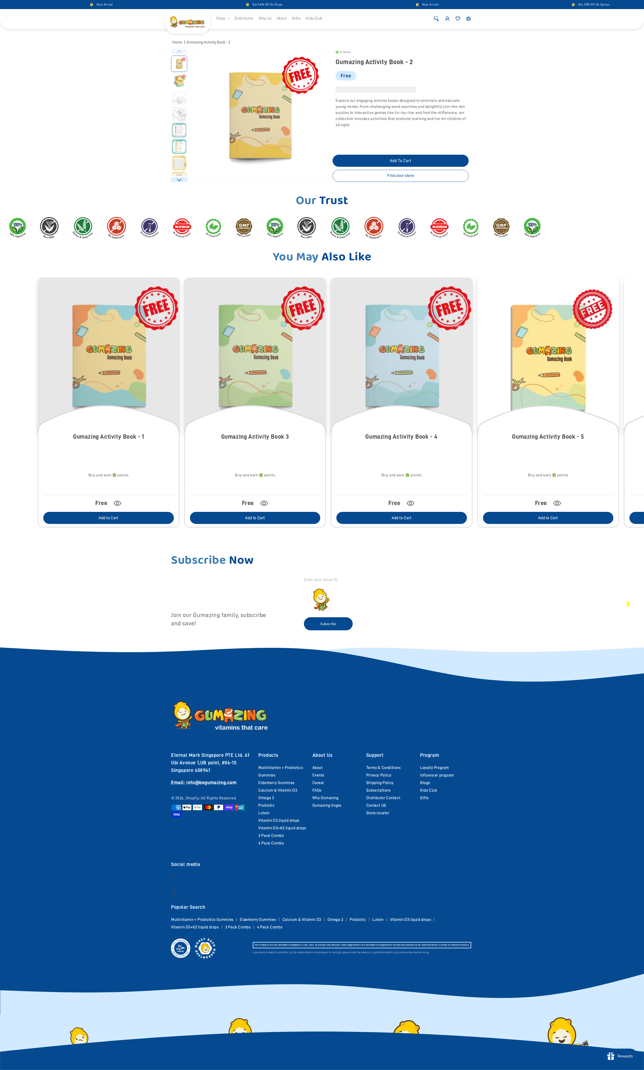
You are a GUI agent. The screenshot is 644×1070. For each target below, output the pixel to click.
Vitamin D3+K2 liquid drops (282, 828)
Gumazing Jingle (326, 805)
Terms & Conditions (383, 768)
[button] (223, 18)
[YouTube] (173, 888)
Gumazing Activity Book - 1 (108, 437)
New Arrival (51, 4)
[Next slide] (179, 179)
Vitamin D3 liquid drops (278, 820)
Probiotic (266, 805)
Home (177, 42)
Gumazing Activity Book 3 (255, 437)
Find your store (400, 176)
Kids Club (428, 790)
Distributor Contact (383, 798)
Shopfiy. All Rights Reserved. (211, 798)
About (317, 768)
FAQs (316, 790)
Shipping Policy (380, 783)
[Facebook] (173, 875)
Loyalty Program (434, 768)
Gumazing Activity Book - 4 (401, 437)
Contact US (376, 805)
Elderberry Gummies (276, 783)
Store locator (377, 813)
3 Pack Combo (271, 836)
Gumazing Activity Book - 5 (548, 437)
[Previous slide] (179, 51)
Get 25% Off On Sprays (540, 4)
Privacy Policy (378, 775)
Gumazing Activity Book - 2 (208, 42)
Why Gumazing (325, 798)
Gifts (424, 798)
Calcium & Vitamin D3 (277, 790)
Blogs (425, 783)
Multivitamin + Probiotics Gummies (202, 920)
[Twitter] (174, 895)
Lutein (264, 813)
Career (318, 783)
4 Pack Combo (271, 843)
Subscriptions (378, 790)
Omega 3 (266, 798)
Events (318, 775)
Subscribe (328, 624)
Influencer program (437, 775)
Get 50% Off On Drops (213, 4)
